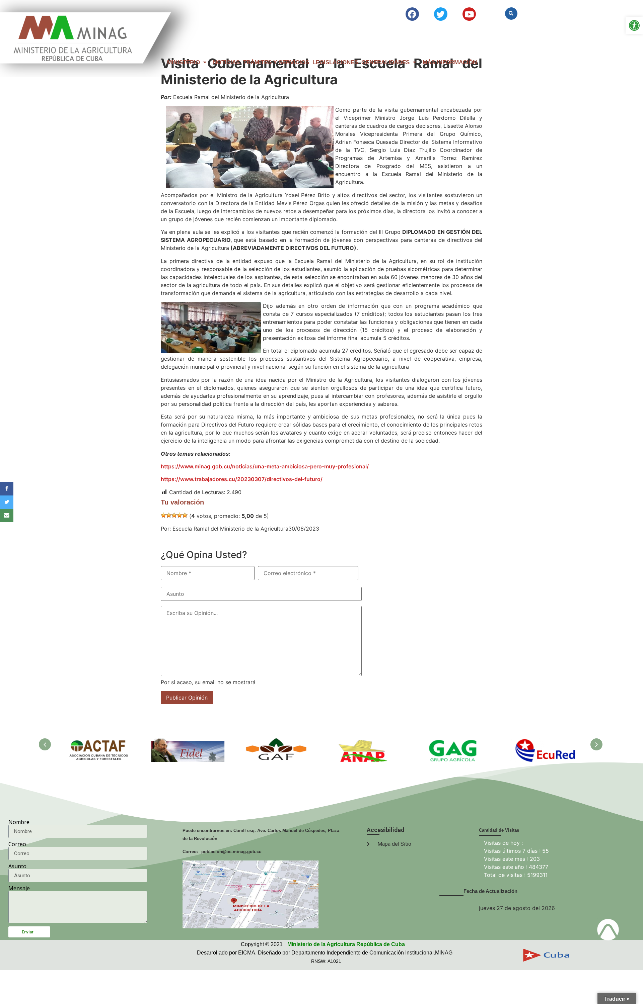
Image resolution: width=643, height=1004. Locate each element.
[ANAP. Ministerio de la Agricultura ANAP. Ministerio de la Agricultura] (366, 742)
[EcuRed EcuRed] (543, 742)
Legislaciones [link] (335, 62)
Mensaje (19, 888)
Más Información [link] (450, 62)
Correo (17, 844)
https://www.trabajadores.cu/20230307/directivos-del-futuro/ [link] (242, 479)
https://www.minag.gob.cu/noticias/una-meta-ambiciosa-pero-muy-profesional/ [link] (265, 466)
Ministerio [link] (183, 62)
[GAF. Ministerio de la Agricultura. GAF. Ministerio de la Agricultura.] (277, 742)
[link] (634, 25)
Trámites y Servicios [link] (276, 62)
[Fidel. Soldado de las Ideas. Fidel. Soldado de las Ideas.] (188, 742)
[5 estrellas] (185, 515)
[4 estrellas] (179, 515)
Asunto (17, 866)
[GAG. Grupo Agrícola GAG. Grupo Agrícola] (454, 742)
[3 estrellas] (174, 515)
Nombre (18, 822)
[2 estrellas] (168, 515)
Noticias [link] (226, 62)
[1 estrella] (163, 515)
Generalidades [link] (385, 62)
